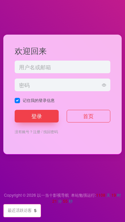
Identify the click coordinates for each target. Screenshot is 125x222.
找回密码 (50, 131)
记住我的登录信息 (39, 100)
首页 (88, 116)
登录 (36, 116)
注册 (36, 131)
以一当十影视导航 (53, 195)
